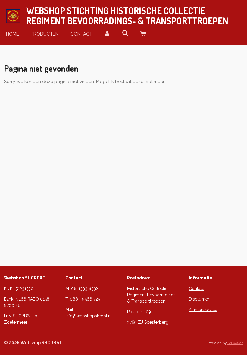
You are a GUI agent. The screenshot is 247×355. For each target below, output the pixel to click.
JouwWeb (235, 343)
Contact (196, 288)
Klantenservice (203, 309)
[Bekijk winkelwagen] (143, 34)
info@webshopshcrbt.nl (88, 315)
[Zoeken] (125, 33)
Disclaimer (199, 299)
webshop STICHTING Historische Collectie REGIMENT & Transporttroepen (127, 15)
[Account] (107, 34)
